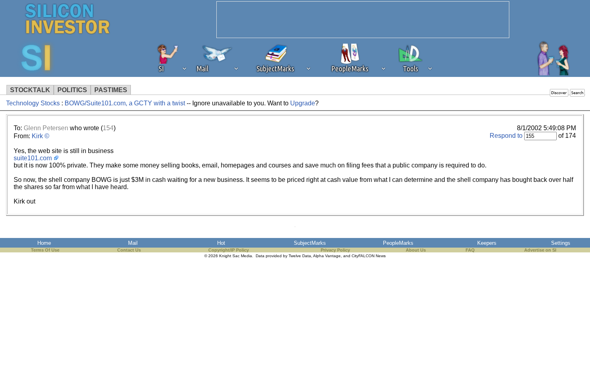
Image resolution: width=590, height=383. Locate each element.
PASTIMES (110, 90)
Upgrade (302, 103)
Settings (560, 243)
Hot (221, 243)
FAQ (470, 250)
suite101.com (33, 158)
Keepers (486, 243)
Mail (133, 243)
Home (44, 243)
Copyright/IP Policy (228, 250)
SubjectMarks (310, 243)
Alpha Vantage (327, 256)
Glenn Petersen (46, 128)
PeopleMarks (398, 243)
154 (108, 128)
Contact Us (129, 250)
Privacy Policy (335, 250)
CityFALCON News (369, 256)
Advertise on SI (540, 250)
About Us (416, 250)
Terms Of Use (45, 250)
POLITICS (72, 90)
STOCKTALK (30, 90)
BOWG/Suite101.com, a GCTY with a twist (125, 103)
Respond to (506, 135)
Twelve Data (300, 256)
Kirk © (40, 136)
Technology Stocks (33, 103)
